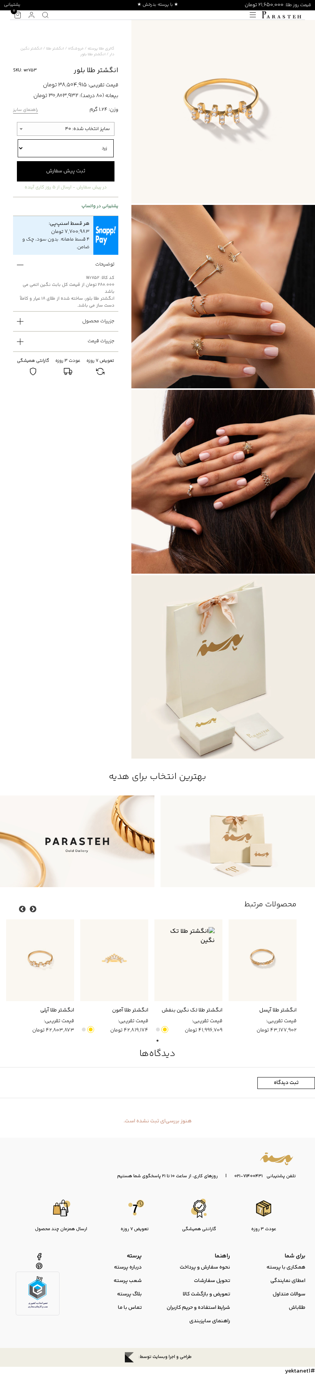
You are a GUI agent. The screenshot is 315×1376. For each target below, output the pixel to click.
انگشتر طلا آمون (130, 1010)
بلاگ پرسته (129, 1294)
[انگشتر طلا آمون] (114, 960)
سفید (157, 1029)
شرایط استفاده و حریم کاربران (198, 1307)
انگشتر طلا (55, 49)
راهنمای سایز (25, 110)
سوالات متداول (289, 1294)
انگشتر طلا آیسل (278, 1010)
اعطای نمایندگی (287, 1281)
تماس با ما (130, 1307)
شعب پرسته (128, 1281)
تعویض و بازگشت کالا (206, 1294)
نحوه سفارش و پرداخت (205, 1267)
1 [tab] (157, 1040)
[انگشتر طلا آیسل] (263, 960)
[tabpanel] (259, 976)
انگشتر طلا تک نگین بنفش (192, 1010)
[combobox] (65, 129)
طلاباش (297, 1307)
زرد (164, 1029)
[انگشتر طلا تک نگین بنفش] (188, 960)
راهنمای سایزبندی (209, 1321)
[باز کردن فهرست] (252, 15)
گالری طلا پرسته (101, 49)
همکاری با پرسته (286, 1267)
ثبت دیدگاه (286, 1083)
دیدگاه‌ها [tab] (157, 1054)
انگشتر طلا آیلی (57, 1010)
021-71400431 (248, 1176)
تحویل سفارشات (212, 1281)
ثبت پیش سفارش (65, 171)
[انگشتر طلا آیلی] (40, 960)
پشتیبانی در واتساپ (99, 206)
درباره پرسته (128, 1267)
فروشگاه (76, 49)
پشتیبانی (12, 4)
